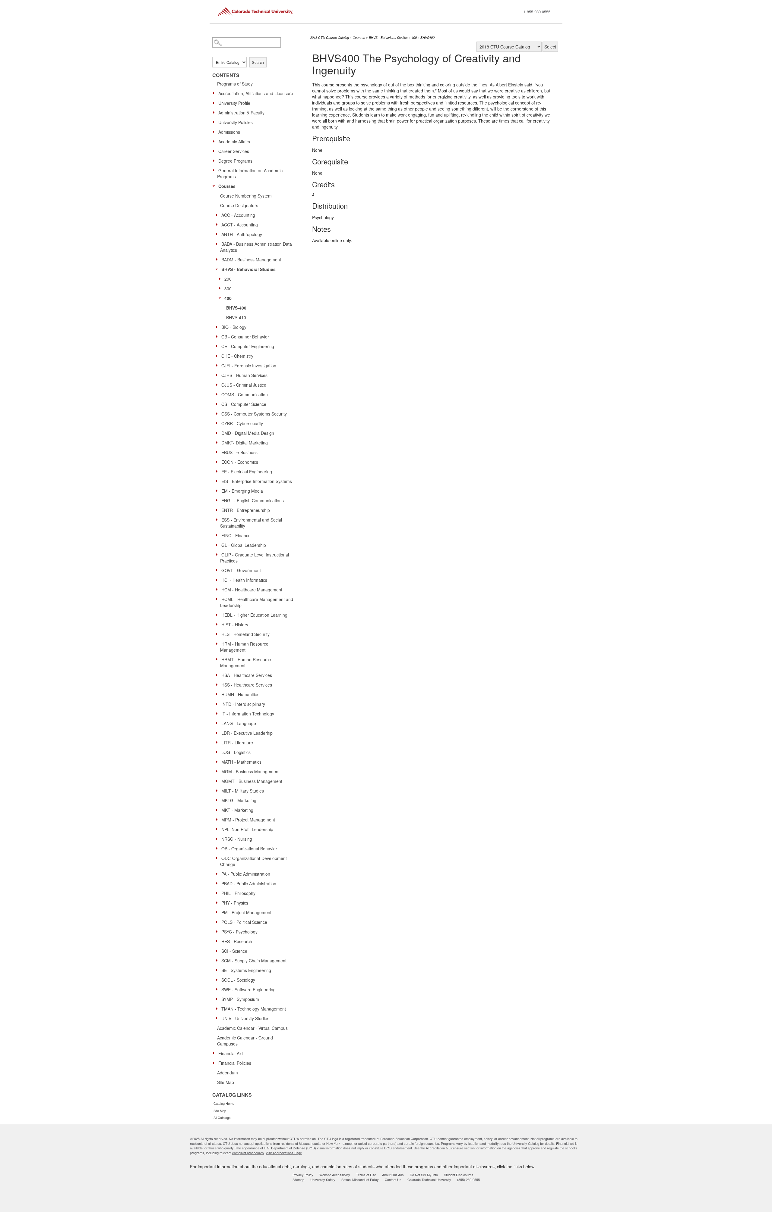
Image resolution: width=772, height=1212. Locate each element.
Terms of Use (366, 1174)
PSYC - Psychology (239, 932)
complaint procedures (248, 1152)
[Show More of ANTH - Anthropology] (218, 234)
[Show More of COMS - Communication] (218, 394)
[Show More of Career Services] (215, 151)
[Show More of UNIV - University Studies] (218, 1018)
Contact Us (393, 1179)
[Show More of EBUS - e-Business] (218, 452)
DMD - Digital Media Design (247, 433)
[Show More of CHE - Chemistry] (218, 356)
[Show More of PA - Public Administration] (218, 874)
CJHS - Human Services (244, 375)
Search (258, 62)
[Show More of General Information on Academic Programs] (215, 170)
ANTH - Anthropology (241, 234)
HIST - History (234, 625)
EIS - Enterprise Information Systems (256, 481)
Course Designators (239, 205)
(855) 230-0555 (468, 1179)
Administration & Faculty (241, 113)
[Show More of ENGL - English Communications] (218, 500)
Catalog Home (224, 1103)
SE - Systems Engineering (246, 970)
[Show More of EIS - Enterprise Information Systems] (218, 481)
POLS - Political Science (244, 922)
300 (228, 288)
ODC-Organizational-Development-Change (254, 861)
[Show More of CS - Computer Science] (218, 404)
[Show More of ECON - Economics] (218, 462)
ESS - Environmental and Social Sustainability (251, 523)
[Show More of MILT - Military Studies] (218, 790)
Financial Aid (230, 1053)
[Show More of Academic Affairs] (215, 141)
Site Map (225, 1082)
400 (228, 298)
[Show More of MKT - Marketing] (218, 810)
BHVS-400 (236, 308)
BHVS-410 (236, 317)
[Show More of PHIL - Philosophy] (218, 893)
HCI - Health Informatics (244, 580)
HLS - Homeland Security (245, 634)
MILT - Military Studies (242, 791)
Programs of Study (235, 84)
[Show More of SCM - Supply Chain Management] (218, 960)
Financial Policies (234, 1063)
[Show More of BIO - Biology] (218, 327)
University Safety (322, 1179)
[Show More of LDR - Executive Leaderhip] (218, 733)
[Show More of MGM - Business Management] (218, 771)
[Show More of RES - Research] (218, 941)
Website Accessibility (334, 1174)
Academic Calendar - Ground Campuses (245, 1041)
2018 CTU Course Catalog (329, 37)
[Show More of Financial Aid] (215, 1053)
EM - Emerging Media (242, 491)
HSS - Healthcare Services (246, 685)
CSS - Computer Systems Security (254, 414)
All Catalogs (222, 1117)
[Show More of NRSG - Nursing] (218, 839)
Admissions (229, 132)
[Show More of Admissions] (215, 132)
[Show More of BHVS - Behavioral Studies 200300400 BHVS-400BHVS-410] (218, 269)
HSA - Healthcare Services (246, 675)
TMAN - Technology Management (253, 1009)
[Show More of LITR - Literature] (218, 742)
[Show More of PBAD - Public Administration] (218, 883)
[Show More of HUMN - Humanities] (218, 694)
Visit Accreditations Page (284, 1152)
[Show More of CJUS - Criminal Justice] (218, 385)
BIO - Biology (233, 327)
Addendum (227, 1073)
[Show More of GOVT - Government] (218, 570)
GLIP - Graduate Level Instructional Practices (254, 558)
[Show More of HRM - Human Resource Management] (218, 643)
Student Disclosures (458, 1174)
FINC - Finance (236, 535)
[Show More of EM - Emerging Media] (218, 491)
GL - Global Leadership (243, 545)
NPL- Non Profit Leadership (247, 829)
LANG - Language (238, 723)
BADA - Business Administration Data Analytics (256, 247)
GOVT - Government (241, 570)
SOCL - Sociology (238, 980)
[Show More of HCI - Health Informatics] (218, 580)
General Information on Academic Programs (250, 173)
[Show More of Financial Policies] (215, 1063)
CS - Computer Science (243, 404)
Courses (227, 186)
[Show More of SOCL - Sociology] (218, 980)
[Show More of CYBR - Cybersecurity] (218, 423)
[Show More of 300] (221, 288)
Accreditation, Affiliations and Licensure (255, 93)
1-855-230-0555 (537, 11)
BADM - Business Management (251, 260)
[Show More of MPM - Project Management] (218, 819)
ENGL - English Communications (252, 500)
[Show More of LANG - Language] (218, 723)
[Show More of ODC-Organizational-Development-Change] (218, 858)
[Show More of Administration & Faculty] (215, 112)
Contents (225, 75)
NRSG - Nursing (236, 839)
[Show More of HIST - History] (218, 624)
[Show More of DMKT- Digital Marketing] (218, 442)
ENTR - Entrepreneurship (245, 510)
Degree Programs (235, 161)
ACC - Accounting (238, 215)
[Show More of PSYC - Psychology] (218, 931)
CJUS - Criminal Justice (243, 385)
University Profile (234, 103)
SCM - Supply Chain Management (253, 961)
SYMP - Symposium (240, 999)
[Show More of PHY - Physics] (218, 902)
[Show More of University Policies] (215, 122)
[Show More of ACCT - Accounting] (218, 224)
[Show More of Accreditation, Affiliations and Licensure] (215, 93)
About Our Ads (393, 1174)
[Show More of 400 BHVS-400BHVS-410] (221, 298)
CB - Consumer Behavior (245, 337)
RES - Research (236, 941)
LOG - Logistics (236, 752)
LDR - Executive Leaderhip (247, 733)
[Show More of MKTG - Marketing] (218, 800)
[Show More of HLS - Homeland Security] (218, 634)
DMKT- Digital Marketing (244, 443)
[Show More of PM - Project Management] (218, 912)
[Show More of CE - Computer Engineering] (218, 346)
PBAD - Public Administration (248, 883)
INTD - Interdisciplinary (243, 704)
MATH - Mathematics (241, 762)
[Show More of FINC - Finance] (218, 535)
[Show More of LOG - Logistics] (218, 752)
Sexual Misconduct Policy (360, 1179)
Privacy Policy (303, 1174)
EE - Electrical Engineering (246, 472)
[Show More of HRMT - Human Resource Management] (218, 659)
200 (228, 279)
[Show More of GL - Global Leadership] (218, 545)
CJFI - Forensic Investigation (248, 366)
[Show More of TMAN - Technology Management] (218, 1008)
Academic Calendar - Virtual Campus (252, 1028)
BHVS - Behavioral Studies (248, 269)
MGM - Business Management (250, 771)
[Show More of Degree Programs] (215, 160)
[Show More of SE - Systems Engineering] (218, 970)
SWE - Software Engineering (248, 989)
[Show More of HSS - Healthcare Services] (218, 684)
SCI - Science (234, 951)
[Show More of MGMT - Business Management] (218, 781)
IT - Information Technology (247, 714)
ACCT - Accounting (239, 225)
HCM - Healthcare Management (251, 590)
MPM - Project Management (248, 820)
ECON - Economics (239, 462)
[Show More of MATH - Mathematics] (218, 762)
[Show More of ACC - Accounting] (218, 215)
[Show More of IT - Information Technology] (218, 713)
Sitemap (298, 1179)
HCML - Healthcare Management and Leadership (256, 602)
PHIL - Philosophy (238, 893)
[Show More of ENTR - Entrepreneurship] (218, 510)
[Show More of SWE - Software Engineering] (218, 989)
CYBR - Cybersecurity (242, 423)
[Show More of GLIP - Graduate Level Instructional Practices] (218, 554)
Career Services (233, 151)
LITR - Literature (237, 743)
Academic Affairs (234, 142)
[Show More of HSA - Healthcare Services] (218, 675)
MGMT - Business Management (251, 781)
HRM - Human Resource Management (244, 647)
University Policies (235, 122)
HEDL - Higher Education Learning (254, 615)
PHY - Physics (234, 903)
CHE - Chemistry (237, 356)
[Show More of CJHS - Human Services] (218, 375)
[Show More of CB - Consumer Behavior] (218, 336)
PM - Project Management (246, 912)
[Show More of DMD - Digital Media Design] (218, 433)
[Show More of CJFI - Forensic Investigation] (218, 365)
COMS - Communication (244, 394)
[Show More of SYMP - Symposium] (218, 999)
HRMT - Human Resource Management (245, 662)
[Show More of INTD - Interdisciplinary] (218, 704)
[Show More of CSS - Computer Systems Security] (218, 413)
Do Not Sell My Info (424, 1174)
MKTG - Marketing (238, 800)
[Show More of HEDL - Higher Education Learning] (218, 615)
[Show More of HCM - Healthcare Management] (218, 589)
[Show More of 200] (221, 279)
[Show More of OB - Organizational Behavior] (218, 848)
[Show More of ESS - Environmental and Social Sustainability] (218, 519)
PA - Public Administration (245, 874)
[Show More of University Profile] (215, 103)
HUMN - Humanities (240, 694)
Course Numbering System (246, 196)
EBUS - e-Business (239, 452)
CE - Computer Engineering (247, 346)
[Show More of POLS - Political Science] (218, 922)
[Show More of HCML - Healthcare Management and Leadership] (218, 599)
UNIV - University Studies (245, 1018)
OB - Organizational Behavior (249, 849)
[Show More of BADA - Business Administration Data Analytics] (218, 244)
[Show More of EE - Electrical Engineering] (218, 471)
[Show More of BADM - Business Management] (218, 259)
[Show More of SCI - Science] (218, 951)
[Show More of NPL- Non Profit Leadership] (218, 829)
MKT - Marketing (237, 810)
